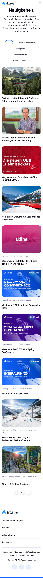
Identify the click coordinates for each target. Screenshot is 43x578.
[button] (40, 3)
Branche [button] (6, 527)
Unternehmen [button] (8, 535)
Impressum (7, 552)
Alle (8, 43)
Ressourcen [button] (7, 542)
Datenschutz (13, 555)
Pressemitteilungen (21, 54)
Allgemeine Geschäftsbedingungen (27, 552)
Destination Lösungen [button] (12, 520)
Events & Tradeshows (27, 43)
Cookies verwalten (27, 555)
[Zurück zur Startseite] (8, 3)
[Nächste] (27, 492)
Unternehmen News (21, 60)
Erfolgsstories (21, 49)
